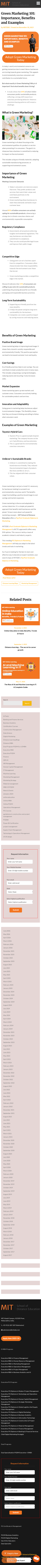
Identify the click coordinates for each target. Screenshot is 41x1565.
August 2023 (7, 1046)
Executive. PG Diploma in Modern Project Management (20, 1391)
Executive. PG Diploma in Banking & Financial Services (19, 1431)
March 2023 (7, 1062)
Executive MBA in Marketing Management (15, 1364)
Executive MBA (8, 750)
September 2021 (8, 1113)
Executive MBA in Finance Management (14, 1358)
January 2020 (7, 1177)
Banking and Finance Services (13, 719)
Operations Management (11, 807)
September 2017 (8, 1252)
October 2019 (8, 1187)
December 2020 (8, 1140)
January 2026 (7, 948)
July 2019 (6, 1198)
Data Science (7, 733)
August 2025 (7, 965)
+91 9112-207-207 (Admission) (13, 1325)
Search (5, 700)
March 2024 (7, 1022)
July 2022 (6, 1090)
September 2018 (8, 1225)
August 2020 (7, 1154)
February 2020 (8, 1174)
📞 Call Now (9, 1560)
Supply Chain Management (12, 830)
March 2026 (7, 941)
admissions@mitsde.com (11, 1330)
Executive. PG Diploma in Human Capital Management (19, 1399)
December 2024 (8, 992)
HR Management (9, 763)
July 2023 (6, 1049)
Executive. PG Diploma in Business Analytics (16, 1415)
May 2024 (6, 1015)
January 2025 (7, 988)
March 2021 (7, 1133)
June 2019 (6, 1201)
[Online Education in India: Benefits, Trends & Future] (20, 614)
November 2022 (8, 1076)
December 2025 (8, 951)
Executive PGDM (9, 753)
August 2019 (7, 1194)
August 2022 (7, 1086)
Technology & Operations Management (16, 833)
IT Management (8, 770)
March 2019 (7, 1208)
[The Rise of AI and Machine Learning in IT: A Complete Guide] (20, 667)
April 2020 (7, 1167)
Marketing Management (29, 583)
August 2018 (7, 1228)
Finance (6, 757)
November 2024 (8, 995)
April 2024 (7, 1019)
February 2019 (8, 1211)
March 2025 (7, 981)
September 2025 (8, 961)
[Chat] (36, 1558)
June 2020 (6, 1160)
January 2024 (7, 1029)
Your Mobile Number (14, 867)
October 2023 (8, 1039)
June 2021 (6, 1123)
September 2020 (8, 1150)
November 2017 (8, 1245)
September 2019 (8, 1191)
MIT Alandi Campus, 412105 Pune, (12, 1318)
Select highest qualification (16, 899)
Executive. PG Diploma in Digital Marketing (16, 1412)
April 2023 (7, 1059)
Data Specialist (6, 1544)
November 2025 (8, 954)
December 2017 (8, 1242)
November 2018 (8, 1218)
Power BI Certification (10, 823)
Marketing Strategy (9, 780)
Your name (10, 858)
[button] (20, 58)
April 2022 (7, 1100)
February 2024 (8, 1025)
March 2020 (7, 1171)
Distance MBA (8, 743)
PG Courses (7, 811)
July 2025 (6, 968)
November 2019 (8, 1184)
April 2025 (7, 978)
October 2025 (8, 958)
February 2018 (8, 1235)
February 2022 (8, 1103)
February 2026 (8, 944)
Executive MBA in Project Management (14, 1369)
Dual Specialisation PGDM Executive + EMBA (16, 1453)
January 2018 (7, 1238)
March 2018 (7, 1231)
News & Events (8, 790)
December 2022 (8, 1073)
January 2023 (7, 1069)
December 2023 (8, 1032)
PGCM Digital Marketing (9, 1538)
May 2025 (6, 975)
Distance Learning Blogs (10, 583)
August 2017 (7, 1255)
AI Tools (6, 716)
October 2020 (8, 1147)
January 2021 (7, 1137)
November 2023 (8, 1035)
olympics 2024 (8, 794)
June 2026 (6, 931)
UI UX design (7, 837)
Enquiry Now (12, 1553)
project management (10, 826)
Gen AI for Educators (8, 1541)
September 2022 (8, 1083)
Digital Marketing (9, 736)
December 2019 (8, 1181)
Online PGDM (8, 804)
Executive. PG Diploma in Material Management (17, 1426)
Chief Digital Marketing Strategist (12, 1434)
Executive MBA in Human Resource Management (17, 1361)
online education (9, 797)
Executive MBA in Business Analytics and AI (16, 1372)
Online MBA (7, 801)
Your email (10, 880)
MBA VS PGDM (8, 787)
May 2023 (6, 1056)
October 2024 (8, 998)
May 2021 (6, 1127)
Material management (10, 784)
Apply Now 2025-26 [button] (11, 1338)
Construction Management (12, 730)
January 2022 (7, 1106)
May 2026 (6, 934)
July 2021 (6, 1120)
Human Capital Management (13, 767)
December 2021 (8, 1110)
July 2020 (6, 1157)
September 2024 (8, 1002)
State (8, 888)
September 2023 (8, 1042)
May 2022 (6, 1096)
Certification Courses (10, 726)
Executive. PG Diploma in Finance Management (17, 1429)
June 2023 (6, 1052)
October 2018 (8, 1221)
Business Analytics (9, 723)
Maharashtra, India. (7, 1321)
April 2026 (7, 937)
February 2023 (8, 1066)
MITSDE (6, 27)
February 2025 (8, 985)
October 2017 (8, 1248)
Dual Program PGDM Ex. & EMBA (14, 746)
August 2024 (7, 1005)
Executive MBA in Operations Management (15, 1367)
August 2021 (7, 1117)
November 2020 (8, 1144)
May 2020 (6, 1164)
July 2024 (6, 1008)
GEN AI (5, 760)
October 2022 (8, 1079)
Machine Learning (9, 773)
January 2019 (7, 1215)
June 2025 (6, 971)
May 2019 (6, 1204)
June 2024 (6, 1012)
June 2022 (6, 1093)
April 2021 (7, 1130)
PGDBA (6, 820)
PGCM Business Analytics (9, 1535)
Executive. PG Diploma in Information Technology (18, 1418)
